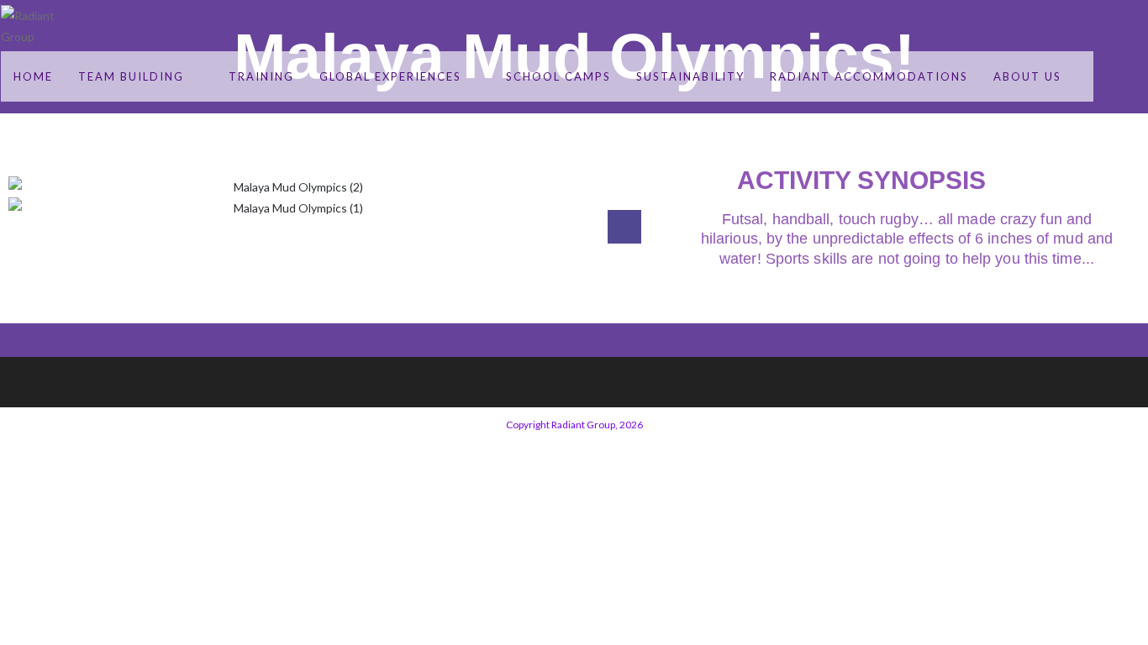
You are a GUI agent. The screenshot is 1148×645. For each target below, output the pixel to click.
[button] (291, 228)
